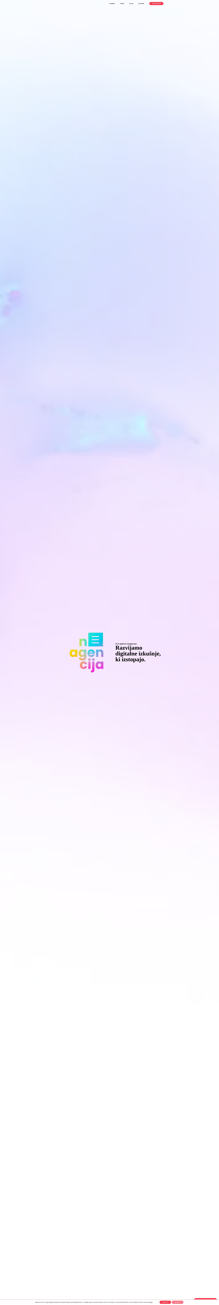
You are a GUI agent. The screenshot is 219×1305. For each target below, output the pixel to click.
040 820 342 (156, 3)
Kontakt (141, 4)
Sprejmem (165, 1302)
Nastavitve (177, 1302)
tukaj (150, 1302)
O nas (131, 4)
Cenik (122, 4)
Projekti (112, 4)
